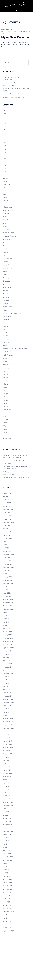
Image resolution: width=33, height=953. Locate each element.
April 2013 (6, 792)
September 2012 (8, 805)
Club (4, 223)
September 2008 (8, 911)
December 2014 (8, 747)
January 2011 (7, 854)
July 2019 (6, 615)
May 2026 (6, 496)
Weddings (6, 442)
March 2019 (6, 628)
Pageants (6, 368)
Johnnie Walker (8, 316)
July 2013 (6, 786)
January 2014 (7, 773)
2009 (4, 117)
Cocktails (6, 226)
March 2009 (7, 902)
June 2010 (6, 870)
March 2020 (7, 593)
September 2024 (8, 522)
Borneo (5, 197)
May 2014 (6, 760)
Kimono (5, 326)
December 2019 (8, 599)
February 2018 (7, 664)
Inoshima (6, 303)
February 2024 (7, 535)
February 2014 (7, 770)
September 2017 (8, 673)
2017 (4, 143)
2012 (4, 126)
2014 (4, 133)
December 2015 (8, 718)
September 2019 (8, 609)
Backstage (6, 184)
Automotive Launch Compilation (13, 97)
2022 (4, 159)
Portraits (5, 377)
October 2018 (7, 644)
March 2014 (6, 767)
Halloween (6, 281)
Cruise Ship (6, 239)
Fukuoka (5, 271)
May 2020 (6, 590)
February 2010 (7, 879)
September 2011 (8, 831)
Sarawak (5, 387)
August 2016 (7, 705)
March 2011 (6, 850)
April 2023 (6, 548)
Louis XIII (6, 329)
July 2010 (6, 866)
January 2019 (7, 635)
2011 (4, 123)
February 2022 (7, 561)
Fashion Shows (8, 265)
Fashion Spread (8, 268)
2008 (4, 114)
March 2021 (6, 574)
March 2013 (6, 796)
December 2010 (8, 857)
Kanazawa (6, 320)
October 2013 (7, 780)
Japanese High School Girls (12, 313)
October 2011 (7, 828)
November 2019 (8, 602)
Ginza (5, 275)
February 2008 (7, 921)
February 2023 (7, 551)
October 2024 (7, 519)
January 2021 (7, 577)
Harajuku (6, 284)
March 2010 (6, 876)
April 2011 (6, 847)
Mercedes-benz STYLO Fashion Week (15, 349)
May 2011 (6, 844)
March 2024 (7, 532)
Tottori (5, 429)
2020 (4, 152)
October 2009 (7, 892)
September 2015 (8, 728)
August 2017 (7, 677)
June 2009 (6, 895)
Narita (5, 358)
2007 (4, 110)
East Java (6, 249)
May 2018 (6, 657)
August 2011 (7, 834)
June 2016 (6, 709)
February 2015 (7, 741)
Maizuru (5, 339)
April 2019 (6, 625)
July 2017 (6, 680)
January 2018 (7, 667)
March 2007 (7, 928)
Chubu (5, 217)
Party (4, 371)
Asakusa (5, 178)
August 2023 (7, 541)
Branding (6, 204)
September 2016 (8, 702)
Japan (20, 31)
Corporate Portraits (9, 236)
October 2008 (7, 908)
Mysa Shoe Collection (16, 37)
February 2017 (7, 693)
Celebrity (6, 213)
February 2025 (7, 516)
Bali (4, 188)
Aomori (5, 175)
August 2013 (7, 783)
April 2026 (6, 499)
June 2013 (6, 789)
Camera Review (8, 210)
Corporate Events (8, 233)
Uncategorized (7, 439)
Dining (5, 242)
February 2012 (7, 818)
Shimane (5, 397)
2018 (4, 146)
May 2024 (6, 528)
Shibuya (5, 394)
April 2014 (6, 763)
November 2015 (8, 722)
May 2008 (6, 918)
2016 (2, 31)
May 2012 (6, 812)
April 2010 (6, 873)
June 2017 (6, 683)
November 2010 (8, 860)
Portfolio (26, 31)
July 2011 (6, 837)
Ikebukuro (6, 297)
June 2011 (6, 841)
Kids (4, 323)
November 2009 (8, 889)
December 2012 (8, 802)
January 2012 (7, 821)
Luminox (5, 332)
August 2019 (7, 612)
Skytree (5, 406)
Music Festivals (8, 355)
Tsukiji (5, 435)
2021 (4, 155)
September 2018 (8, 648)
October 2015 (7, 725)
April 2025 (6, 512)
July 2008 (6, 915)
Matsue (5, 345)
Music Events (7, 352)
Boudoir (5, 200)
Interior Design (7, 307)
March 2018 (6, 660)
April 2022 (6, 557)
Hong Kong (6, 294)
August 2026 (7, 493)
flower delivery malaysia (11, 477)
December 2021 (8, 564)
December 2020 (8, 580)
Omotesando (7, 365)
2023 (4, 162)
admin (5, 461)
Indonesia (6, 300)
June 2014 (6, 757)
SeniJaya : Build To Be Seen (12, 94)
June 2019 (6, 619)
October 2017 (7, 670)
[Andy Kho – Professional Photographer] (16, 4)
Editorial (8, 31)
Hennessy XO (7, 287)
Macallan (6, 336)
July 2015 (6, 731)
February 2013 (7, 799)
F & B (4, 255)
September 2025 (8, 509)
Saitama (5, 384)
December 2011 (8, 825)
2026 (4, 172)
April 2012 (6, 815)
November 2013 (8, 776)
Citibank (5, 220)
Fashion (14, 31)
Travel (5, 432)
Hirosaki (5, 291)
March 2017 (6, 689)
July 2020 (6, 586)
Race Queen (7, 381)
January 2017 (7, 696)
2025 (4, 168)
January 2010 (7, 883)
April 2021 (6, 570)
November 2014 (8, 751)
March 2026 (7, 503)
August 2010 (7, 863)
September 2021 (8, 567)
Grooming (6, 278)
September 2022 (8, 554)
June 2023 (6, 545)
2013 (4, 130)
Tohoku (5, 423)
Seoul (4, 390)
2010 (4, 120)
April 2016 (6, 715)
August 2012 (7, 808)
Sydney (28, 950)
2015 (4, 136)
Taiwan (5, 416)
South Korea (7, 410)
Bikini (4, 191)
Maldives (6, 342)
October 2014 (7, 754)
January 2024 (7, 538)
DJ (3, 246)
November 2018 (8, 641)
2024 (4, 165)
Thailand (5, 419)
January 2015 (7, 744)
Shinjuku (5, 400)
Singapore (6, 403)
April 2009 (6, 899)
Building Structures (9, 207)
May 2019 (6, 622)
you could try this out (10, 455)
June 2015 (6, 734)
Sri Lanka (6, 413)
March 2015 (6, 738)
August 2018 (7, 651)
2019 (4, 149)
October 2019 (7, 606)
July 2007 (6, 924)
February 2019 (7, 631)
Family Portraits (8, 258)
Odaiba (5, 361)
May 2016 (6, 712)
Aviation (5, 181)
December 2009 (8, 886)
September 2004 (8, 931)
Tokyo (3, 33)
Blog (4, 194)
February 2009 (7, 905)
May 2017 (6, 686)
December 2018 (8, 638)
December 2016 (8, 699)
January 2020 (7, 596)
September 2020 (8, 583)
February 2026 (7, 506)
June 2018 (6, 654)
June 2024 (6, 525)
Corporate (6, 229)
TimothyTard (7, 466)
